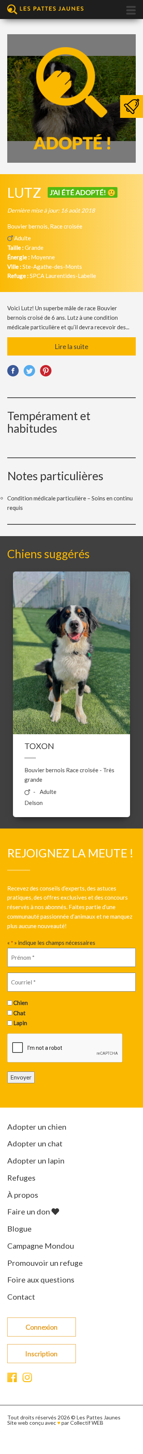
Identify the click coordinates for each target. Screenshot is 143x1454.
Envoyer (21, 1077)
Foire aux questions (40, 1279)
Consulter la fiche (71, 652)
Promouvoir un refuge (45, 1262)
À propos (22, 1194)
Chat (19, 1013)
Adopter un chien (36, 1126)
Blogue (19, 1228)
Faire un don (29, 1211)
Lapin (20, 1022)
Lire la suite (71, 346)
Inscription (41, 1353)
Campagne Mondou (40, 1245)
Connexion (42, 1327)
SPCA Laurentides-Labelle (63, 275)
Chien (20, 1002)
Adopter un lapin (35, 1160)
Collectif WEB (86, 1422)
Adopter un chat (35, 1143)
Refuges (21, 1177)
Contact (21, 1296)
